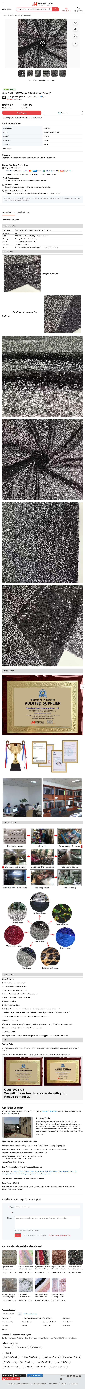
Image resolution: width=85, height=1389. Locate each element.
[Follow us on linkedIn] (61, 1379)
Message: (10, 1218)
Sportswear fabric (8, 1322)
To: (12, 1212)
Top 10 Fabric (28, 1367)
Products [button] (21, 9)
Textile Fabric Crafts (26, 1362)
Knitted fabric (46, 1318)
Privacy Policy (74, 1383)
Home (4, 15)
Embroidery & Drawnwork (23, 15)
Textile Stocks (36, 1347)
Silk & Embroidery (22, 1347)
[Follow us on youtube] (77, 1376)
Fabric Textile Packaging (11, 1367)
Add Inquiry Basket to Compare (43, 80)
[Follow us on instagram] (74, 1376)
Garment (25, 1326)
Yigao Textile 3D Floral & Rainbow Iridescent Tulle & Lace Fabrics (26, 1269)
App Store (7, 1376)
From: (11, 1207)
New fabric (66, 1326)
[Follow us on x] (71, 1376)
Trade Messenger (34, 1376)
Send (17, 1235)
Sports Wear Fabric (13, 1174)
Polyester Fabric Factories (30, 1357)
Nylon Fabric (6, 1318)
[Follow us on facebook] (68, 1376)
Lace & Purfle (8, 1347)
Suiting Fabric (25, 1174)
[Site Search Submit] (55, 9)
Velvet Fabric (35, 1174)
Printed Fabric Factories (51, 1357)
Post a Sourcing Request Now (59, 1235)
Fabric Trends (41, 1367)
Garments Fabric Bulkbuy (58, 1367)
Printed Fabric (29, 1171)
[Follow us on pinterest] (80, 1376)
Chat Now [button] (64, 113)
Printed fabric (26, 1322)
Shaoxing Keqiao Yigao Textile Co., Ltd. (19, 97)
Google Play (20, 1376)
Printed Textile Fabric (62, 1362)
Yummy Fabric (46, 1174)
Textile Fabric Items (10, 1362)
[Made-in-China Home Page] (42, 4)
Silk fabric (5, 1326)
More (4, 1371)
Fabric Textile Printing (44, 1362)
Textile (10, 15)
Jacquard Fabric (68, 1171)
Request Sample (36, 118)
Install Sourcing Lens (12, 1379)
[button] (3, 3)
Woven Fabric (67, 1322)
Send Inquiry (22, 113)
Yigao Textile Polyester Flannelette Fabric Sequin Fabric (42, 1269)
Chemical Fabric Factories (71, 1357)
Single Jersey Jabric (42, 1171)
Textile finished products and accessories (35, 1318)
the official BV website (49, 1111)
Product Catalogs (31, 1314)
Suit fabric (66, 1318)
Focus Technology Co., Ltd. (28, 1383)
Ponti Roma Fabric (55, 1171)
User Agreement (53, 1383)
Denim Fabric (46, 1326)
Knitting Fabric (19, 1171)
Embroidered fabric (48, 1322)
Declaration (64, 1383)
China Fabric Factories (11, 1357)
